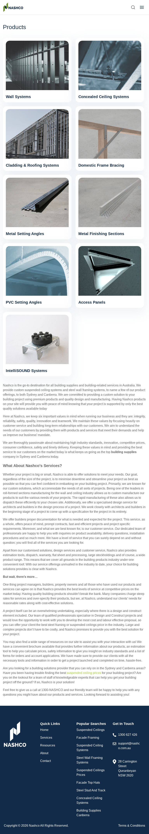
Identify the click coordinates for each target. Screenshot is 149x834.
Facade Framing (87, 737)
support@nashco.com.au (129, 746)
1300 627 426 (127, 734)
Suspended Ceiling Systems (89, 748)
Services (46, 737)
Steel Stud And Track (90, 790)
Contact (45, 760)
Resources (47, 745)
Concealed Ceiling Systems (89, 800)
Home (44, 729)
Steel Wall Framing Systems (89, 760)
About (44, 753)
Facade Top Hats (88, 782)
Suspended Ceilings (90, 729)
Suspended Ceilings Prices (90, 772)
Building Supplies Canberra (88, 813)
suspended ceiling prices (84, 673)
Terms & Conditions (131, 825)
